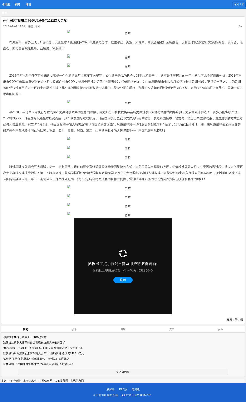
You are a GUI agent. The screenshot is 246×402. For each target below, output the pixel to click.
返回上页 (239, 4)
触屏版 (110, 389)
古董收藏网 (61, 380)
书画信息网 (45, 380)
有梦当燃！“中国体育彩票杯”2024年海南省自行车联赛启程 (38, 364)
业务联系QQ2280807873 (136, 395)
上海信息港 (30, 380)
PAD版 (123, 389)
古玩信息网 (77, 380)
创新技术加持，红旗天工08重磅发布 (25, 337)
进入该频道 (123, 371)
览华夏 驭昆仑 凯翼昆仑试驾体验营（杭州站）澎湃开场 (36, 358)
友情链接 (15, 380)
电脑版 (136, 389)
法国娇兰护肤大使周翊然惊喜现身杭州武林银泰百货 (34, 342)
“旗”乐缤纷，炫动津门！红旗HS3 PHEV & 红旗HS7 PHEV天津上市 (43, 347)
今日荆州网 (6, 5)
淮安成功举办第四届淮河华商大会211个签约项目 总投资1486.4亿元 (43, 353)
